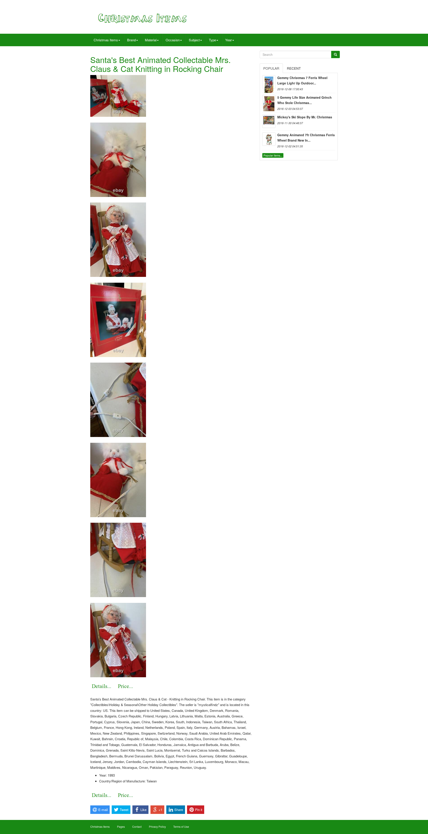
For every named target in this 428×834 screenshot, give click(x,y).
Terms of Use (181, 826)
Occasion (173, 40)
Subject (194, 40)
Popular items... (272, 155)
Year (228, 40)
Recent (294, 68)
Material (150, 40)
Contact (137, 826)
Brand (131, 40)
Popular (271, 68)
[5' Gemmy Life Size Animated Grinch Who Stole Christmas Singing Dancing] (269, 101)
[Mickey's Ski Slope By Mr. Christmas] (269, 121)
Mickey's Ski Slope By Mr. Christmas (304, 117)
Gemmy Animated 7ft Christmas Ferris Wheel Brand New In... (306, 137)
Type (212, 40)
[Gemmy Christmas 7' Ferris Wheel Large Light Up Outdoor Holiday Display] (269, 82)
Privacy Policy (157, 826)
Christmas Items (106, 40)
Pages (121, 826)
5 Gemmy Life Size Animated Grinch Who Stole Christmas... (304, 100)
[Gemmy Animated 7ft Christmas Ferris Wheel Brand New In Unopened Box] (269, 139)
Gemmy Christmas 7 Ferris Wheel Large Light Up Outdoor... (302, 80)
